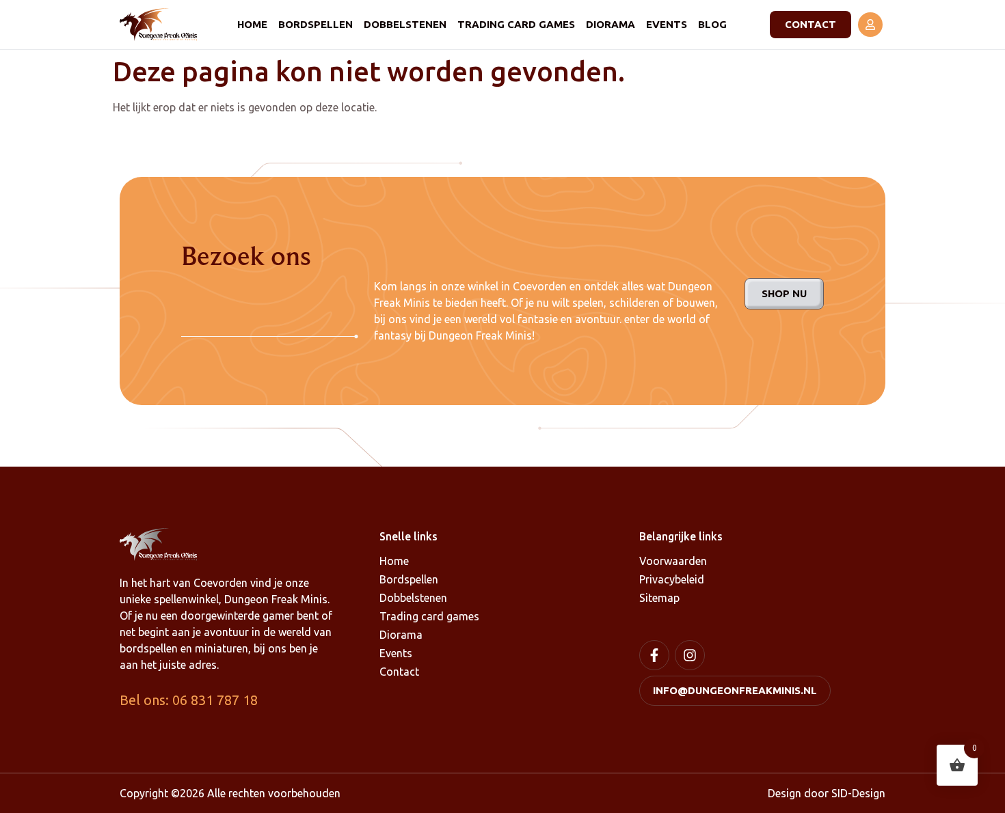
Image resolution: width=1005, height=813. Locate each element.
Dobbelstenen (405, 24)
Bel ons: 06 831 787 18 (189, 700)
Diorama (610, 24)
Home (252, 24)
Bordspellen (315, 24)
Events (666, 24)
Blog (712, 24)
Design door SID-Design (826, 793)
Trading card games (516, 24)
